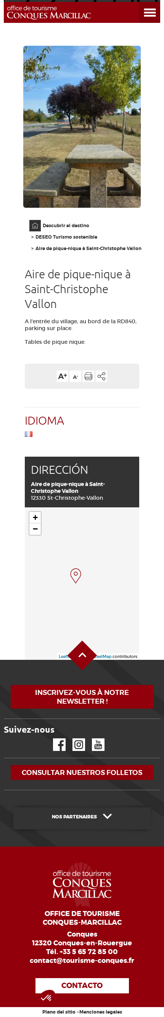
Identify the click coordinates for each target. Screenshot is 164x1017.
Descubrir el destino (66, 226)
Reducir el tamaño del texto (75, 376)
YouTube (93, 738)
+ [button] (35, 517)
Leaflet (65, 656)
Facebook (54, 738)
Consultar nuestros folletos (82, 772)
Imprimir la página (88, 376)
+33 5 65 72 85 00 (88, 951)
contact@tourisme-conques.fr (82, 960)
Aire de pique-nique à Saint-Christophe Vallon (88, 248)
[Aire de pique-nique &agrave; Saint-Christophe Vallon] (75, 576)
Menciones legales (100, 1012)
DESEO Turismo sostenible (66, 237)
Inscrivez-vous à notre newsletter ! (82, 697)
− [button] (35, 529)
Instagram (73, 738)
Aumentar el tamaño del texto (62, 376)
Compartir (101, 376)
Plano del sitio (59, 1012)
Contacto (82, 985)
